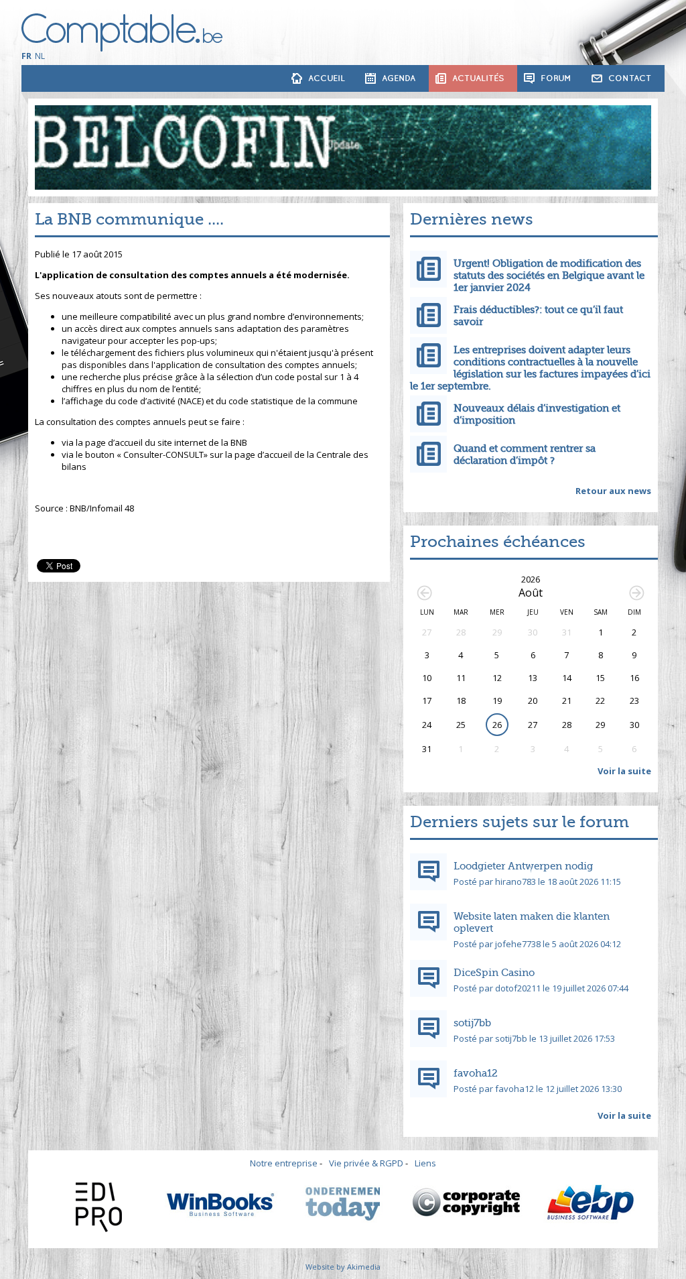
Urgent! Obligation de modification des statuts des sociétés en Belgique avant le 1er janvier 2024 (549, 275)
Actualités (478, 78)
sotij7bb (472, 1023)
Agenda (398, 78)
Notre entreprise (284, 1163)
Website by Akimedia (343, 1267)
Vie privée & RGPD (366, 1163)
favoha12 (476, 1073)
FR (26, 56)
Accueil (326, 78)
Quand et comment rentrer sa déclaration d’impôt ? (525, 454)
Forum (556, 78)
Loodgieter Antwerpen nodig (523, 866)
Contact (629, 78)
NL (40, 56)
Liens (425, 1163)
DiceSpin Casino (494, 973)
